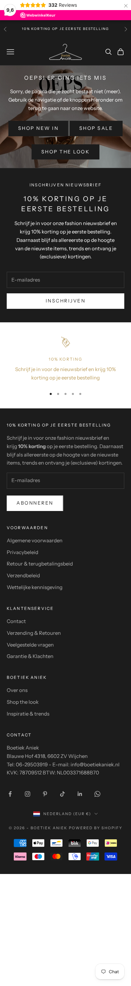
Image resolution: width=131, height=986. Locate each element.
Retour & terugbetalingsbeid (40, 563)
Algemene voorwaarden (34, 540)
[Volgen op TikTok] (62, 794)
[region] (65, 359)
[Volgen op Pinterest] (45, 794)
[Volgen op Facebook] (10, 794)
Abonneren (34, 503)
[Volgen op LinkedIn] (80, 794)
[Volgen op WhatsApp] (97, 794)
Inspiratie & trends (28, 713)
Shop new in (38, 128)
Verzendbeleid (23, 575)
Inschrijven (66, 301)
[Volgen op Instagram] (27, 794)
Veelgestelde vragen (30, 645)
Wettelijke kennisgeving (34, 587)
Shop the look (65, 152)
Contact (16, 621)
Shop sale (96, 128)
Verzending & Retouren (34, 633)
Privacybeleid (22, 552)
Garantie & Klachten (30, 656)
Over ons (17, 690)
